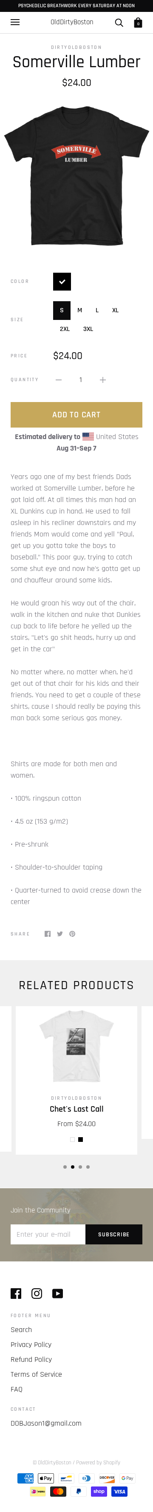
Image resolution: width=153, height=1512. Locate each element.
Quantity (25, 380)
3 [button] (80, 1167)
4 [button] (88, 1167)
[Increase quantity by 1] (102, 379)
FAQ (17, 1389)
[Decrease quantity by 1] (58, 379)
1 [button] (65, 1167)
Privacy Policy (31, 1344)
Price (19, 356)
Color (20, 281)
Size (17, 320)
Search (21, 1330)
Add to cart (76, 414)
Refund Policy (31, 1359)
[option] (76, 174)
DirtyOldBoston (76, 47)
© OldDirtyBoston (52, 1462)
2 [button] (72, 1167)
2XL (65, 329)
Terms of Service (36, 1374)
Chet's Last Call (77, 1109)
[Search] (119, 22)
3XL (88, 329)
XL (115, 310)
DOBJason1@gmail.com (46, 1423)
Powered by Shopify (98, 1462)
